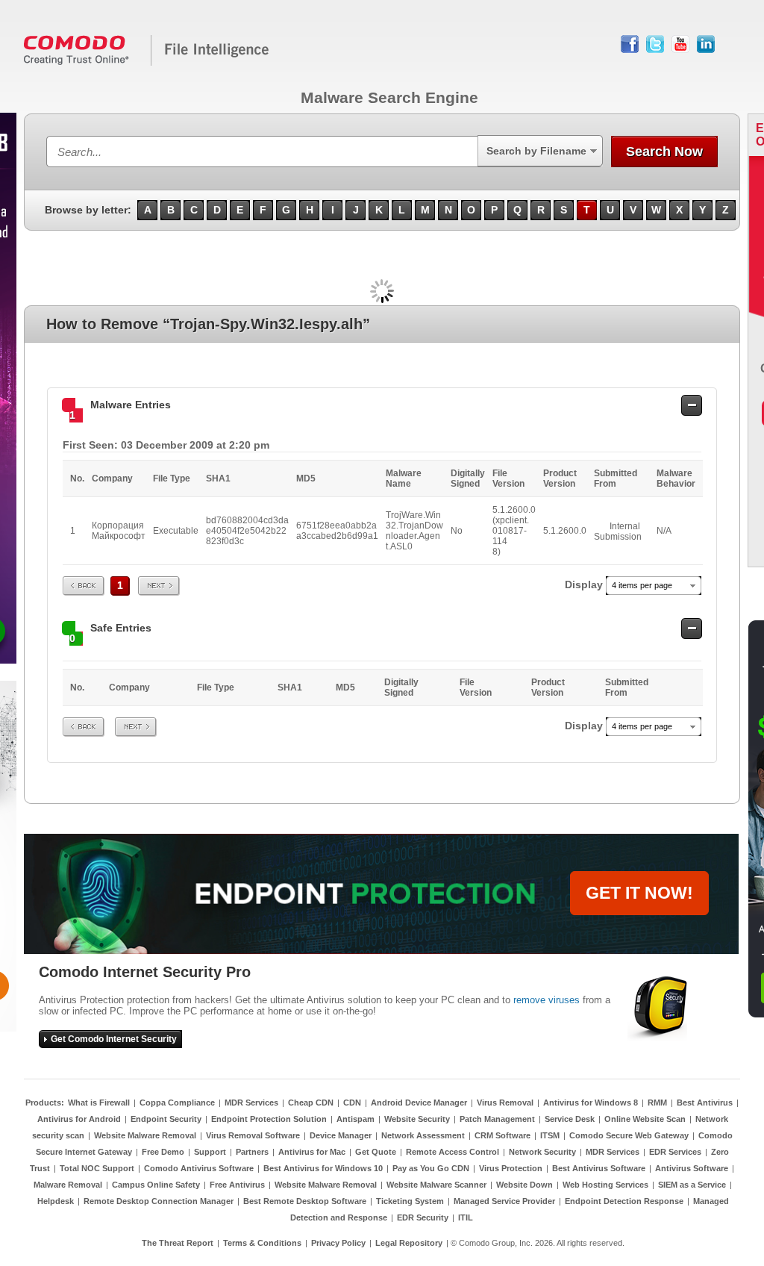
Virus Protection (510, 1168)
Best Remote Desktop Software (304, 1201)
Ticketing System (410, 1201)
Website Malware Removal (145, 1135)
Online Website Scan (645, 1118)
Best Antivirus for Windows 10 (323, 1168)
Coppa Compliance (177, 1102)
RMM (657, 1102)
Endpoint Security (166, 1118)
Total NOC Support (97, 1168)
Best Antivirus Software (598, 1168)
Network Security (542, 1151)
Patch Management (497, 1118)
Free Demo (163, 1151)
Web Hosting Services (605, 1184)
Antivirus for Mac (311, 1151)
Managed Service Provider (504, 1201)
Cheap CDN (311, 1102)
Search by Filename (536, 151)
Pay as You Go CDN (430, 1168)
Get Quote (375, 1151)
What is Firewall (99, 1102)
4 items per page (642, 585)
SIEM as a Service (692, 1184)
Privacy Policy (338, 1242)
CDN (352, 1102)
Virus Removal (505, 1102)
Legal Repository (408, 1242)
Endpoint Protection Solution (269, 1118)
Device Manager (341, 1135)
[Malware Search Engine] (147, 62)
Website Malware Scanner (436, 1184)
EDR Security (422, 1217)
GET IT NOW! (639, 892)
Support (210, 1151)
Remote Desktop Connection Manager (159, 1201)
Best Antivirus (705, 1102)
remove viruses (546, 999)
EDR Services (675, 1151)
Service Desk (570, 1118)
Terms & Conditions (262, 1242)
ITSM (550, 1135)
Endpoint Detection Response (624, 1201)
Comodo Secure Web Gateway (629, 1135)
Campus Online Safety (156, 1184)
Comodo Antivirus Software (199, 1168)
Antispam (355, 1118)
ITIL (465, 1217)
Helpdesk (55, 1201)
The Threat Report (177, 1242)
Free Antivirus (237, 1184)
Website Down (524, 1184)
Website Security (417, 1118)
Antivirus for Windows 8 (590, 1102)
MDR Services (251, 1102)
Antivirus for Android (79, 1118)
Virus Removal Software (253, 1135)
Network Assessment (423, 1135)
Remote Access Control (452, 1151)
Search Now (664, 151)
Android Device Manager (419, 1102)
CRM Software (502, 1135)
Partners (252, 1151)
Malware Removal (68, 1184)
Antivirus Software (691, 1168)
